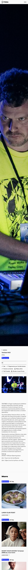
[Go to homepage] (5, 2)
